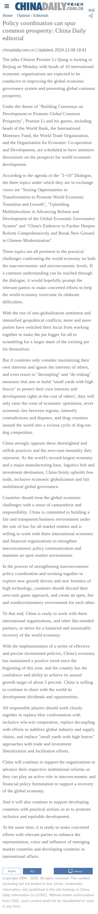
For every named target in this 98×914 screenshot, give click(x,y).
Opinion (23, 15)
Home (8, 15)
